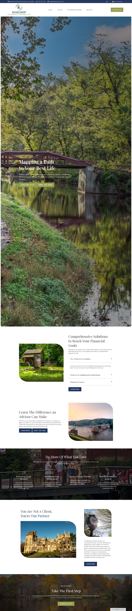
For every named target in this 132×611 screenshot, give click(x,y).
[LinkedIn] (107, 1)
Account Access (118, 1)
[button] (50, 9)
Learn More (25, 430)
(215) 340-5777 (42, 1)
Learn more (90, 564)
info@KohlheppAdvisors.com (56, 1)
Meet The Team (45, 185)
